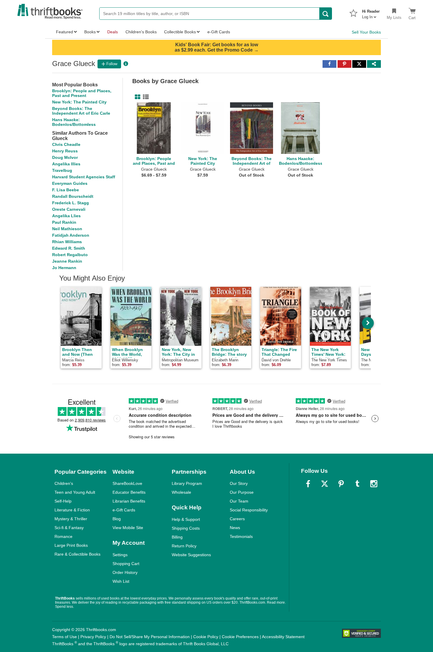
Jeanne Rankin (67, 261)
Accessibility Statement (283, 636)
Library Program (187, 483)
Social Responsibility (249, 510)
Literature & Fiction (72, 510)
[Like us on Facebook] (308, 484)
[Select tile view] (145, 97)
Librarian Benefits (129, 501)
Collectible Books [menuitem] (180, 31)
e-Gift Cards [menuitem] (218, 31)
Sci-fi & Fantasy (69, 527)
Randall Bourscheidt (72, 196)
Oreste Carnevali (68, 209)
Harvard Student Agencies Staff (83, 176)
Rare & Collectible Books (77, 554)
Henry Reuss (65, 151)
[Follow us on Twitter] (325, 484)
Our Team (239, 501)
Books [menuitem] (90, 31)
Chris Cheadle (66, 144)
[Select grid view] (136, 97)
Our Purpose (242, 492)
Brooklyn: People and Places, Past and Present (81, 93)
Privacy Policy (93, 636)
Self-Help (63, 501)
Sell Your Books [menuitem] (366, 32)
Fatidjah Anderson (70, 235)
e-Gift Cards (124, 510)
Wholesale (181, 492)
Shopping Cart (126, 563)
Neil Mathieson (67, 228)
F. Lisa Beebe (65, 189)
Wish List (121, 581)
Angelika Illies (66, 164)
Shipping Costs (186, 528)
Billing (177, 537)
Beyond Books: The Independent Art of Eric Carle (81, 111)
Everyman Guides (69, 183)
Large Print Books (71, 545)
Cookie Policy (205, 636)
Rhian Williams (67, 241)
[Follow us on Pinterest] (341, 484)
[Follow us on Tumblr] (357, 484)
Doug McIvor (65, 157)
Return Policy (184, 546)
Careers (237, 518)
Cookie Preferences (240, 636)
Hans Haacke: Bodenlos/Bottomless (74, 122)
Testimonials (241, 536)
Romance (63, 536)
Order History (125, 572)
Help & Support (186, 519)
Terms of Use (64, 636)
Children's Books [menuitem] (141, 31)
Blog (117, 518)
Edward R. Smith (68, 248)
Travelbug (62, 170)
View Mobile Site (128, 527)
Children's (63, 483)
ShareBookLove (127, 483)
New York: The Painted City (79, 102)
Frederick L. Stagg (70, 202)
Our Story (239, 483)
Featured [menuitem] (64, 31)
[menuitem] (371, 12)
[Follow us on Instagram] (374, 484)
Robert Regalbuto (70, 254)
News (235, 527)
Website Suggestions (191, 554)
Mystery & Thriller (70, 518)
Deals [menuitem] (112, 31)
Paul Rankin (64, 222)
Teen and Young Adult (74, 492)
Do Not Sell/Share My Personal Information (150, 636)
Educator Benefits (129, 492)
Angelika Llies (66, 215)
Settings (120, 554)
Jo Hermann (64, 267)
